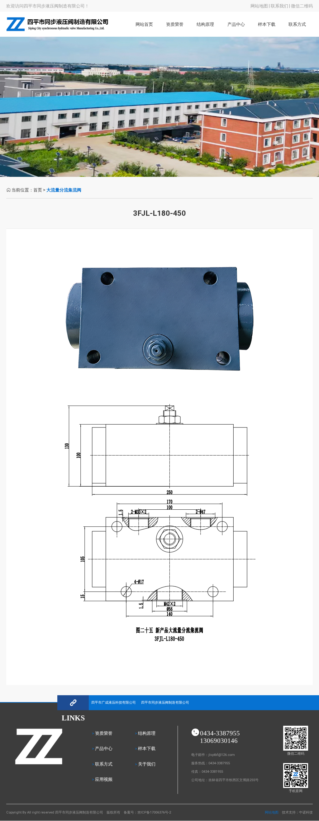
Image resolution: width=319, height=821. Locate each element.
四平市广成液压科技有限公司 (113, 703)
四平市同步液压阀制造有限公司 (165, 703)
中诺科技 (306, 812)
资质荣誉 (174, 24)
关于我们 (146, 764)
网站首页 (144, 24)
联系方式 (297, 24)
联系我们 (279, 5)
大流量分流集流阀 (63, 189)
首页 (37, 189)
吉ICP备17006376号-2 (154, 812)
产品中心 (103, 748)
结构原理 (205, 24)
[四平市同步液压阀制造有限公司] (57, 32)
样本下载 (266, 24)
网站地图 (259, 5)
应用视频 (103, 779)
